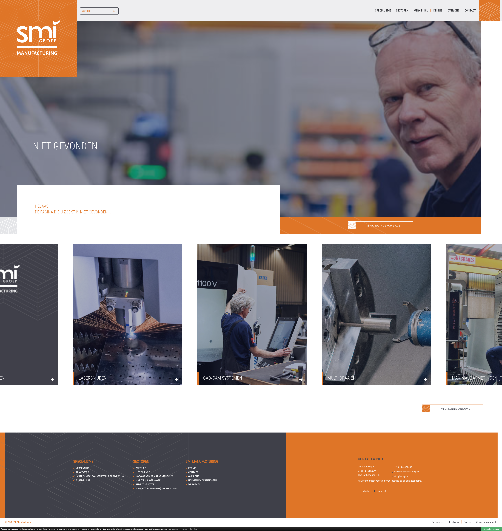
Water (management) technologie (156, 488)
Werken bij (194, 484)
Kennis (192, 468)
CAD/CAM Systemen (222, 378)
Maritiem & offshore (148, 480)
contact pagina (413, 480)
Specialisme (83, 461)
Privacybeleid (438, 522)
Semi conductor (145, 484)
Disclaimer (454, 522)
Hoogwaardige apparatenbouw (154, 476)
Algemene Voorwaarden (487, 522)
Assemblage (83, 480)
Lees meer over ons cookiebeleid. (185, 529)
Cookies (467, 522)
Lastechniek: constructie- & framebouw (100, 476)
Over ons (193, 476)
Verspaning (82, 468)
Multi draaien (341, 378)
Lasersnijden (93, 378)
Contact (193, 472)
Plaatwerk (82, 472)
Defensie (141, 468)
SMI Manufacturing (202, 461)
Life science (143, 472)
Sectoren (141, 461)
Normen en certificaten (202, 480)
